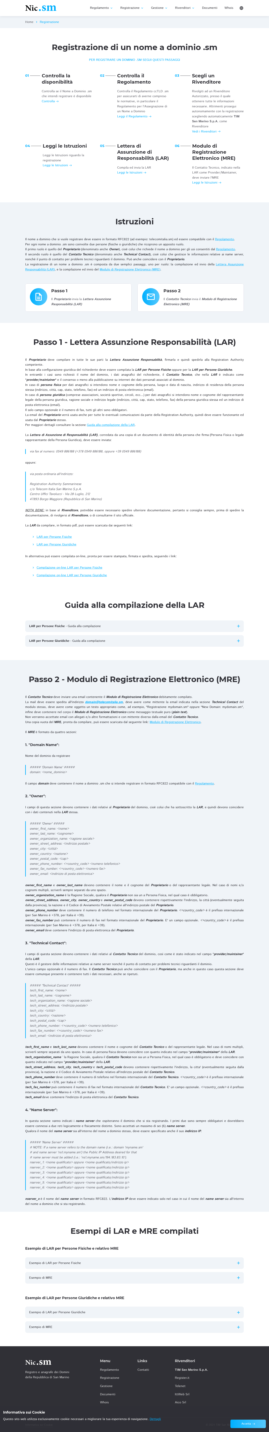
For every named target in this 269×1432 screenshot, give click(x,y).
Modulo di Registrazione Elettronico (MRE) (130, 269)
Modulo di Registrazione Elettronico (175, 722)
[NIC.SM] (41, 8)
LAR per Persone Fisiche (54, 537)
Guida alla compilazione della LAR (111, 425)
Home (29, 22)
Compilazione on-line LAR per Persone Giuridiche (72, 575)
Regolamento (224, 239)
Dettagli (155, 1419)
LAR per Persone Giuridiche (56, 544)
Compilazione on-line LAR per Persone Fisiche (69, 567)
